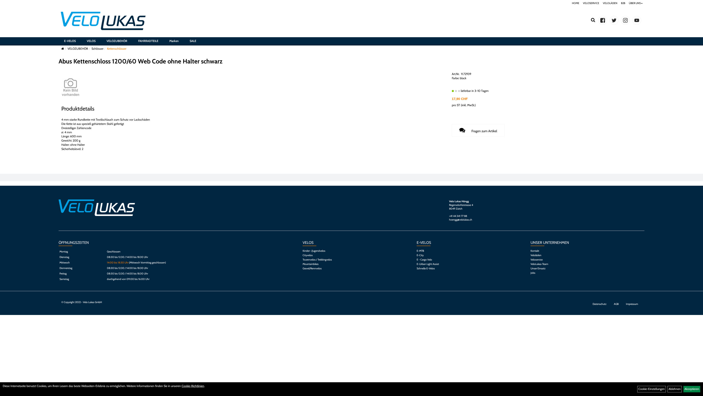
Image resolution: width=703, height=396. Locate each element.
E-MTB (420, 250)
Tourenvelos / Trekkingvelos (317, 259)
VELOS (91, 41)
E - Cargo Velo (424, 259)
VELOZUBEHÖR (117, 41)
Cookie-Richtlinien (193, 386)
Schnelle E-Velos (426, 268)
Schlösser (97, 48)
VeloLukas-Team (539, 264)
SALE (193, 41)
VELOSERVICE (591, 3)
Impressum (632, 304)
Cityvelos (308, 255)
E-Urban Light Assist (428, 264)
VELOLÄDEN (610, 3)
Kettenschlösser (116, 48)
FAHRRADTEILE (148, 41)
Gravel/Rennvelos (312, 268)
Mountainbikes (311, 264)
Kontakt (535, 250)
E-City (420, 255)
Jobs (533, 272)
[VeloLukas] (103, 21)
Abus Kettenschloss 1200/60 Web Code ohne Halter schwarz (140, 61)
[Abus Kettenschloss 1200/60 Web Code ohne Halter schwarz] (70, 87)
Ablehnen (675, 389)
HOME (575, 3)
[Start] (62, 48)
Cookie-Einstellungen (651, 389)
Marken (174, 41)
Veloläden (536, 255)
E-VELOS (70, 41)
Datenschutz (600, 304)
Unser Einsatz (538, 268)
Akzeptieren (692, 389)
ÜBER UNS (635, 3)
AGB (616, 304)
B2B (623, 3)
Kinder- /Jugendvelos (314, 250)
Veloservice (537, 259)
